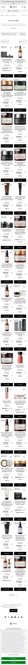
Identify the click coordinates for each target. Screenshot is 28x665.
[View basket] (25, 7)
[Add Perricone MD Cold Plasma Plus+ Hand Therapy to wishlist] (24, 185)
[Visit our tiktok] (18, 617)
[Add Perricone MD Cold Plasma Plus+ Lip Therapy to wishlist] (24, 321)
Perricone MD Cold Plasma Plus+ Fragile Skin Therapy (7, 537)
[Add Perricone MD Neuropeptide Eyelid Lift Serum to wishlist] (24, 48)
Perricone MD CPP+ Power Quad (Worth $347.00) (7, 61)
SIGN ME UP (13, 610)
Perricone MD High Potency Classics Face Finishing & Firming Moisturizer (20, 435)
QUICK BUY (7, 75)
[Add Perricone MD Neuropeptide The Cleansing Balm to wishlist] (24, 457)
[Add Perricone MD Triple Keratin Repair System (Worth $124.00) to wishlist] (24, 389)
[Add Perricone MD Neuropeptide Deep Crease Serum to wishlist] (10, 321)
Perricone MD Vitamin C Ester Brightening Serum (7, 300)
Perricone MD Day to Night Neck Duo (7, 230)
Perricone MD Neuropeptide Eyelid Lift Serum (20, 61)
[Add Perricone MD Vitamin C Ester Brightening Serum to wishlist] (10, 286)
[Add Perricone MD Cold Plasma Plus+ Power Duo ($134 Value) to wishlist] (24, 489)
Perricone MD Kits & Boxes (9, 34)
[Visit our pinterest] (21, 617)
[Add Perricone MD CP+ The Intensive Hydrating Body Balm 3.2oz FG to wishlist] (10, 457)
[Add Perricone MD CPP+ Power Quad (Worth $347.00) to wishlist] (10, 48)
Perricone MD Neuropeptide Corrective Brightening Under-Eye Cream (7, 94)
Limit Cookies (13, 658)
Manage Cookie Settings (13, 654)
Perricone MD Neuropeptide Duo (7, 570)
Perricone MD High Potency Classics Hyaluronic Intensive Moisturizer (7, 368)
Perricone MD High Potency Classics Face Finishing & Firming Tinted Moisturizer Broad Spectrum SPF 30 (7, 129)
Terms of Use (22, 652)
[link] (22, 7)
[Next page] (17, 595)
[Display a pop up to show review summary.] (25, 68)
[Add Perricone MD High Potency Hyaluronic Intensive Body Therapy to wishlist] (10, 185)
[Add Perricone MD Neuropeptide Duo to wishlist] (10, 558)
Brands (7, 15)
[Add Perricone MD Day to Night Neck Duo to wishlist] (10, 218)
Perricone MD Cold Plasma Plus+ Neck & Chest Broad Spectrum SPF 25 (20, 129)
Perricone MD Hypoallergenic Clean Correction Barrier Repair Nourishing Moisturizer (20, 573)
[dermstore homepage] (13, 7)
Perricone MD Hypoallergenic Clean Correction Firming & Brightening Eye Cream (20, 301)
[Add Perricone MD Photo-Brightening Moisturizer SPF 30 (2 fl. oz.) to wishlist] (24, 150)
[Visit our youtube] (15, 617)
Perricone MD (13, 21)
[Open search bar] (4, 7)
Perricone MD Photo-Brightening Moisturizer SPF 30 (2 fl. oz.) (20, 165)
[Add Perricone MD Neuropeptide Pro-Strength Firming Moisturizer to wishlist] (24, 252)
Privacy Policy (15, 652)
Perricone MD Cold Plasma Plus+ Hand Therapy (20, 198)
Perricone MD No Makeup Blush (20, 366)
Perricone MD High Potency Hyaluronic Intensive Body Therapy (7, 198)
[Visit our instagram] (12, 617)
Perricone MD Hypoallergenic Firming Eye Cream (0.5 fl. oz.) (20, 93)
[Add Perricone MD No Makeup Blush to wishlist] (24, 354)
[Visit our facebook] (5, 617)
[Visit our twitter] (8, 617)
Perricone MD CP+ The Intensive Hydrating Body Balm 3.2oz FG (7, 470)
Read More (13, 28)
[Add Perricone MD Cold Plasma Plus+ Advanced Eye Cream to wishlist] (10, 150)
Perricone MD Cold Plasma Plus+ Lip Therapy (20, 334)
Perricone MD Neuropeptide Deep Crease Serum (7, 334)
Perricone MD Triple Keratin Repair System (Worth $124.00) (20, 402)
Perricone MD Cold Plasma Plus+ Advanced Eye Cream (7, 164)
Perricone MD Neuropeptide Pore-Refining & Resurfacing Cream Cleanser (7, 504)
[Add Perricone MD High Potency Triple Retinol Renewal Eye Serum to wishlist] (10, 252)
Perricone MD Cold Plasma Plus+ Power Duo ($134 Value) (20, 503)
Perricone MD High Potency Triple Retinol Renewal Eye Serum (7, 265)
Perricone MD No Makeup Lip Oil (7, 401)
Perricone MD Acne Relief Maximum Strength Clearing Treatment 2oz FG (20, 538)
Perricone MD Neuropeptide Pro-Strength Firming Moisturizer (20, 266)
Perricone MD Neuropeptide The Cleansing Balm (20, 470)
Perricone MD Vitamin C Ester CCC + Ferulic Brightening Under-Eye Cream (7, 435)
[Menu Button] (1, 7)
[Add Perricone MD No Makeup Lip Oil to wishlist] (10, 389)
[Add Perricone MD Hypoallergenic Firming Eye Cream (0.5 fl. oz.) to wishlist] (24, 80)
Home (2, 15)
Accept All (13, 662)
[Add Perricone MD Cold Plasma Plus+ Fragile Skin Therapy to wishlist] (10, 524)
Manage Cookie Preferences (13, 628)
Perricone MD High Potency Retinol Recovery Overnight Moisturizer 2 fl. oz (20, 232)
